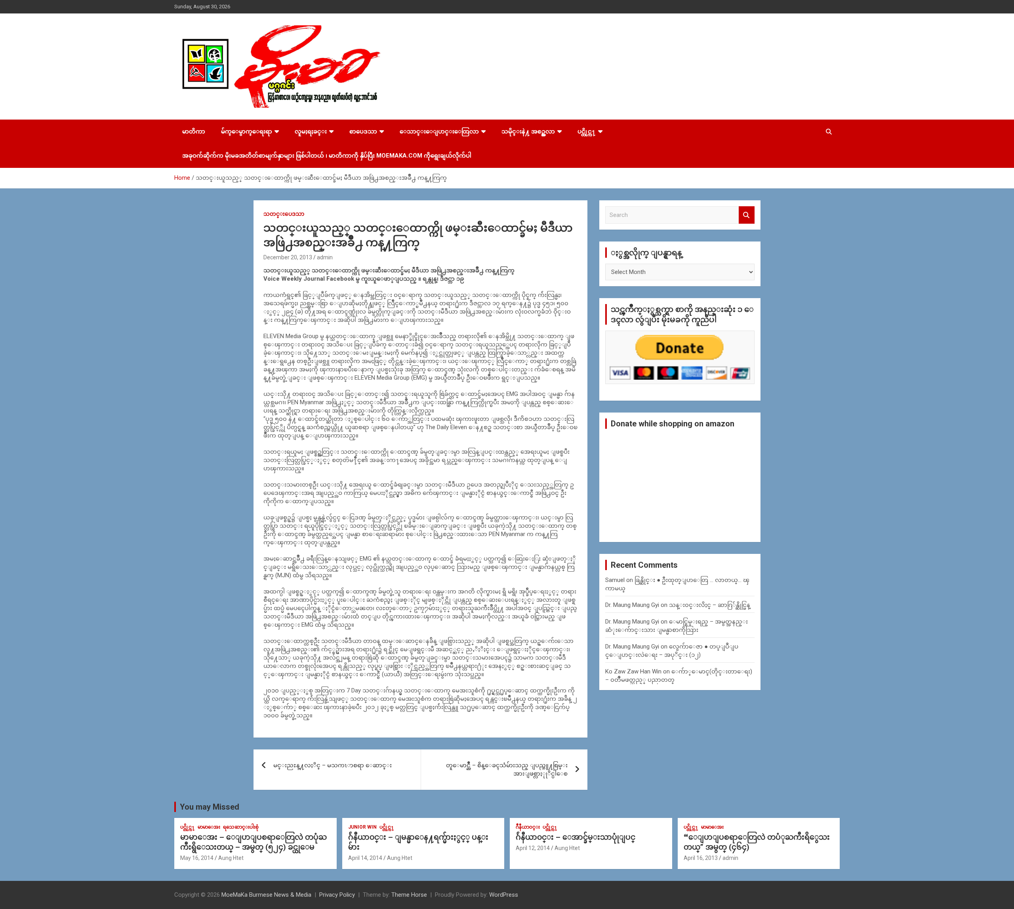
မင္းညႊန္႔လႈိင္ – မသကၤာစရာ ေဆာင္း (332, 765)
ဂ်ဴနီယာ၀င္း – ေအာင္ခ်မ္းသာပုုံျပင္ (575, 837)
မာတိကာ (193, 131)
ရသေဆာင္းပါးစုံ (241, 827)
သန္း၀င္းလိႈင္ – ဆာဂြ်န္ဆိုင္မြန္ (709, 605)
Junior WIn (362, 827)
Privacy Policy (337, 894)
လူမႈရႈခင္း (311, 131)
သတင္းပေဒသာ (283, 214)
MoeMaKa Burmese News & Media (266, 894)
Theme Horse (409, 894)
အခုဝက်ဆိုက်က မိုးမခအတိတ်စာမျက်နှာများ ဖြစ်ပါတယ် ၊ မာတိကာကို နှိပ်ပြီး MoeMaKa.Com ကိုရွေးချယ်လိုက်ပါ (326, 155)
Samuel (615, 580)
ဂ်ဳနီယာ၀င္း (528, 827)
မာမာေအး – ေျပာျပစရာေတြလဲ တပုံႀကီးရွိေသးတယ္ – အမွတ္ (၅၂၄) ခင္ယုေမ (253, 842)
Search (747, 215)
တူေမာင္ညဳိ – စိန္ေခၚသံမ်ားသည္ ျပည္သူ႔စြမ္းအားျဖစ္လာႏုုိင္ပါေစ (507, 769)
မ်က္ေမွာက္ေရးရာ (246, 131)
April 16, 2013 (701, 858)
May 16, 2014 (196, 858)
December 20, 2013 (287, 257)
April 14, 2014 (365, 858)
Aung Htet (231, 858)
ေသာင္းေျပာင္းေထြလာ (439, 131)
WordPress (503, 894)
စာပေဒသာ (363, 131)
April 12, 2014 (533, 848)
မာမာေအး (209, 827)
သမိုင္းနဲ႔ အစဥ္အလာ (528, 131)
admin (325, 257)
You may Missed (209, 807)
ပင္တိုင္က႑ (587, 131)
